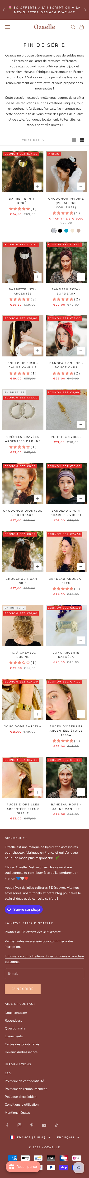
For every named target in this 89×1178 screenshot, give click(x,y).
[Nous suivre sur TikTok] (56, 1125)
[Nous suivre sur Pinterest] (31, 1125)
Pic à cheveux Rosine (22, 655)
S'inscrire (23, 989)
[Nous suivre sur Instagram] (19, 1125)
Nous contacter (16, 1012)
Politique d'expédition (21, 1096)
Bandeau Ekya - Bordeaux (66, 291)
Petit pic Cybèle (66, 437)
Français (66, 1137)
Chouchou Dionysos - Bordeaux (22, 513)
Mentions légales (17, 1112)
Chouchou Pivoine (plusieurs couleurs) (66, 203)
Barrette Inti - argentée (23, 291)
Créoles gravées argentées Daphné (23, 439)
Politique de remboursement (26, 1089)
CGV (8, 1073)
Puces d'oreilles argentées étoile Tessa (66, 731)
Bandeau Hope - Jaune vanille (66, 806)
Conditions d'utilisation (22, 1104)
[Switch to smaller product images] (82, 140)
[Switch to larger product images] (74, 140)
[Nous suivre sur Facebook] (7, 1125)
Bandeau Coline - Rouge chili (66, 365)
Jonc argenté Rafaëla (66, 655)
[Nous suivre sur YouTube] (44, 1125)
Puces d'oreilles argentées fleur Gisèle (22, 809)
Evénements (14, 1036)
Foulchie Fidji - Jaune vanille (23, 365)
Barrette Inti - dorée (23, 201)
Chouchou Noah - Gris (23, 581)
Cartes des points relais (22, 1044)
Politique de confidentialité (24, 1081)
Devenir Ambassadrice (21, 1052)
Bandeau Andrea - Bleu (66, 581)
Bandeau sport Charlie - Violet (66, 513)
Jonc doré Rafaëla (23, 726)
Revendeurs (13, 1020)
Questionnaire (15, 1028)
